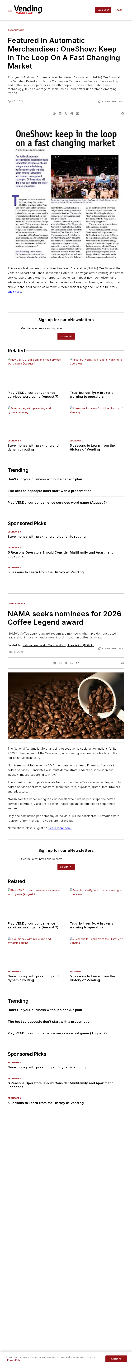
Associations (16, 30)
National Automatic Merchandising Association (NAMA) (58, 645)
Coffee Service (16, 603)
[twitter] (66, 113)
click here (14, 291)
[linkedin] (60, 113)
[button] (10, 10)
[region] (66, 1359)
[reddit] (71, 113)
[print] (122, 113)
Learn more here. (60, 828)
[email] (77, 113)
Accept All (116, 1359)
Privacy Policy (14, 1360)
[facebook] (54, 113)
